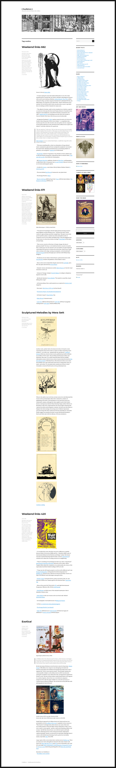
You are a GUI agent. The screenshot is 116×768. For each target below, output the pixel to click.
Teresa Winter (53, 264)
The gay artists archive (81, 88)
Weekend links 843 (81, 57)
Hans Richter (50, 295)
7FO (56, 585)
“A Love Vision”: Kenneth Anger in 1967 (84, 60)
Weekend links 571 (33, 189)
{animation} (24, 53)
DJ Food (29, 204)
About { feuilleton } (81, 76)
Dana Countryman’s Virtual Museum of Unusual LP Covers (58, 745)
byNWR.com (39, 573)
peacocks (26, 325)
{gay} (29, 55)
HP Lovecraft (27, 532)
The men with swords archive (83, 91)
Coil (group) (28, 62)
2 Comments (24, 223)
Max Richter (40, 153)
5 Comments (24, 636)
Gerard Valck (29, 206)
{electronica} (24, 198)
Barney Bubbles (25, 630)
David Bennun (40, 590)
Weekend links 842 (81, 61)
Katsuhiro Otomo (28, 534)
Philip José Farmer (60, 600)
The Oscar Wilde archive (82, 93)
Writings (79, 100)
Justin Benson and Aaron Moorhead (45, 563)
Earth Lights (46, 303)
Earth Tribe (57, 301)
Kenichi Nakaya (55, 273)
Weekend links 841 (80, 65)
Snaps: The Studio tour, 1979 (82, 64)
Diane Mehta (40, 595)
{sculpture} (24, 201)
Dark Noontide (53, 610)
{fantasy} (23, 55)
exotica (29, 205)
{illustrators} (24, 321)
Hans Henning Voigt (25, 324)
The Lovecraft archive (81, 90)
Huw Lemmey (39, 140)
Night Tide (39, 610)
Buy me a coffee (79, 260)
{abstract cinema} (25, 196)
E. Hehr (50, 119)
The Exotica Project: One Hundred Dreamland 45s (49, 291)
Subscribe (85, 233)
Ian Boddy (65, 262)
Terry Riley (24, 217)
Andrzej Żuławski (27, 61)
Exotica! (27, 621)
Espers (26, 529)
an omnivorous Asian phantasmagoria (50, 604)
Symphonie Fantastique (82, 56)
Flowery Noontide (47, 612)
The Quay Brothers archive (82, 95)
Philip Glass (24, 215)
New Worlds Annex (81, 79)
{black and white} (27, 319)
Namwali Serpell (40, 252)
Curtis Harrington (25, 525)
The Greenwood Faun (81, 59)
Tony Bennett (39, 259)
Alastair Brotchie (43, 160)
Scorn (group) (27, 538)
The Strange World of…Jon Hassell (45, 607)
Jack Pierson (48, 172)
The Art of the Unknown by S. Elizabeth (84, 52)
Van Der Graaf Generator (26, 219)
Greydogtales (24, 530)
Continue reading (40, 504)
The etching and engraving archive (84, 85)
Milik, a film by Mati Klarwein (83, 55)
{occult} (30, 200)
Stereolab (28, 71)
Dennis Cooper (25, 204)
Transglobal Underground (27, 218)
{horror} (23, 200)
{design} (30, 197)
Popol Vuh (24, 71)
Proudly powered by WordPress (34, 762)
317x (56, 743)
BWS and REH (80, 62)
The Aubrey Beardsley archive (83, 83)
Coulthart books (80, 77)
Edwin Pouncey (60, 268)
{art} (27, 53)
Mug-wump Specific (81, 51)
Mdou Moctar (40, 298)
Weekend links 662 (34, 47)
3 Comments (24, 74)
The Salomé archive (81, 96)
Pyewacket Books (40, 597)
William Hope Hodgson (26, 220)
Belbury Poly (24, 203)
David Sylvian (65, 556)
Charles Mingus (28, 632)
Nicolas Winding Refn (41, 571)
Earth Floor (39, 301)
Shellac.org (66, 740)
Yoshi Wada (24, 222)
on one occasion (59, 162)
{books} (27, 54)
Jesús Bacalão (57, 587)
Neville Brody (24, 634)
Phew (49, 175)
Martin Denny (27, 633)
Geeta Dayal (62, 239)
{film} (26, 55)
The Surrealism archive (81, 98)
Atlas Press (61, 160)
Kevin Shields (51, 278)
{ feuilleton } (27, 9)
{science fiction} (25, 58)
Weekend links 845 (81, 50)
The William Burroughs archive (83, 99)
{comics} (27, 197)
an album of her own (51, 723)
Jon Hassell (27, 533)
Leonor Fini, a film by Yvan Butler (83, 66)
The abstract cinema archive (82, 80)
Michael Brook (24, 213)
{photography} (28, 57)
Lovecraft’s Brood (80, 67)
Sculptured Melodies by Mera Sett (43, 312)
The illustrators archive (81, 89)
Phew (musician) (28, 70)
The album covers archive (43, 753)
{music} (23, 57)
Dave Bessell (29, 203)
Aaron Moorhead (27, 524)
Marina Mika (47, 92)
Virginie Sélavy (24, 541)
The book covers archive (82, 84)
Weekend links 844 (81, 54)
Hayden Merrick (43, 114)
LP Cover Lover (41, 746)
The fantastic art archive (82, 86)
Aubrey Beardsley (25, 323)
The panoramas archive (82, 94)
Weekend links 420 (34, 513)
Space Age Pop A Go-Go (47, 743)
